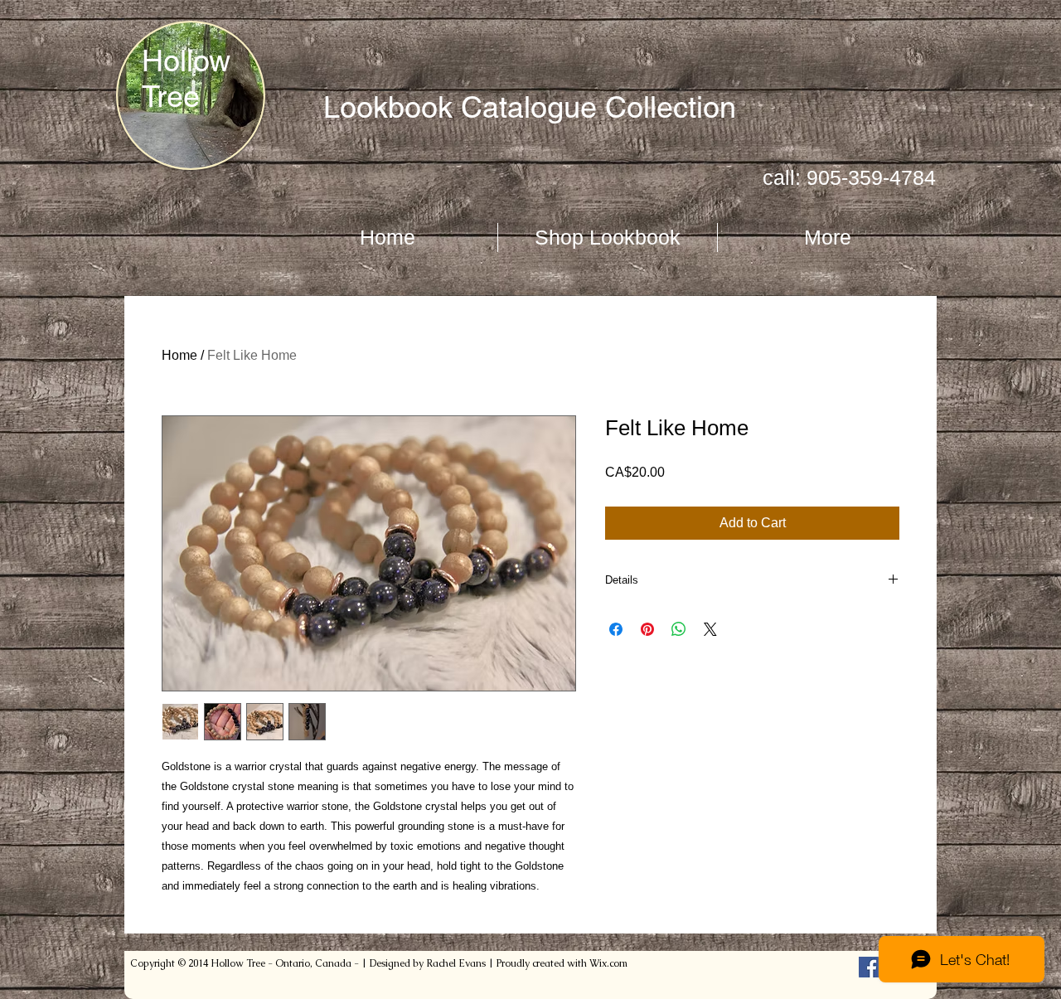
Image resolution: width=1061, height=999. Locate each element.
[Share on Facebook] (616, 629)
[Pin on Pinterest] (647, 629)
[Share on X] (710, 629)
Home (179, 355)
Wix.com (608, 963)
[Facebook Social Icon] (869, 967)
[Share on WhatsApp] (679, 629)
